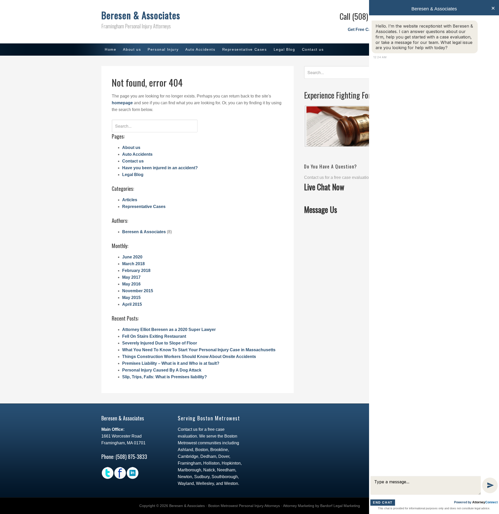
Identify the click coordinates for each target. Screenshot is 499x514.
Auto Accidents (137, 154)
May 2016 (131, 284)
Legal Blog (132, 174)
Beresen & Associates (140, 15)
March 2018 (133, 264)
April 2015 (132, 304)
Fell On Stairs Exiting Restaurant (154, 336)
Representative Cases (144, 206)
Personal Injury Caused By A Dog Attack (161, 370)
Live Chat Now (324, 187)
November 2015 (137, 291)
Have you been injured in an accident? (160, 168)
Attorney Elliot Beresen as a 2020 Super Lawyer (169, 329)
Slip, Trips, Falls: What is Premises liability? (164, 377)
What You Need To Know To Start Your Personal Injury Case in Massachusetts (198, 350)
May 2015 (131, 297)
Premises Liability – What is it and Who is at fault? (170, 363)
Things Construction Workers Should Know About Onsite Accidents (189, 356)
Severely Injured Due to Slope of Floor (159, 343)
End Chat (382, 502)
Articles (129, 200)
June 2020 (132, 257)
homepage (122, 103)
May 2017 (131, 277)
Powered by (476, 502)
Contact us (133, 161)
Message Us (320, 209)
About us (131, 147)
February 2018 (136, 270)
